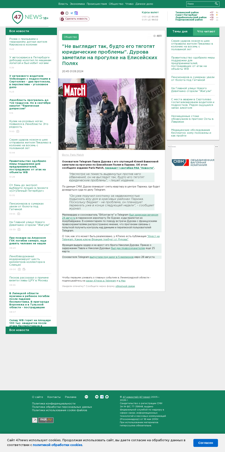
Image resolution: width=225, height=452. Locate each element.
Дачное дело (144, 4)
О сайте (37, 397)
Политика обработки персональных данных (62, 407)
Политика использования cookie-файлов (59, 410)
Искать (216, 3)
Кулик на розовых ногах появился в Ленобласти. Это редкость (28, 126)
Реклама (70, 397)
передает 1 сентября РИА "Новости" (129, 168)
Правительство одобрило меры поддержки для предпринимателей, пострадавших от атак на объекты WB (193, 63)
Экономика (77, 4)
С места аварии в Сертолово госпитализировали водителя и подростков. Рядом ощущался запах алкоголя (192, 103)
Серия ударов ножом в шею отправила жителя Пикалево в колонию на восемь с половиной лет (30, 146)
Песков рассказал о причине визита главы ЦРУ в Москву (29, 281)
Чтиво (129, 4)
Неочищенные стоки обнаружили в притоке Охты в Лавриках (192, 119)
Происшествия (97, 4)
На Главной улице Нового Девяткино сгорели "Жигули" (29, 226)
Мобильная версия (62, 13)
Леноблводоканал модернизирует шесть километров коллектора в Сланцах (27, 262)
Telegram (102, 396)
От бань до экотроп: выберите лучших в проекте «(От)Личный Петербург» (28, 190)
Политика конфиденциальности (53, 404)
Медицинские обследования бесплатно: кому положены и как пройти (191, 133)
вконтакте (67, 13)
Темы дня (179, 31)
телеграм (71, 13)
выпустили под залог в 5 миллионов (112, 257)
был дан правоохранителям (128, 248)
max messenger (76, 13)
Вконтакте (96, 396)
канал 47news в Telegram (101, 281)
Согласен (205, 443)
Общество (116, 4)
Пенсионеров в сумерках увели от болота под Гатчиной (26, 209)
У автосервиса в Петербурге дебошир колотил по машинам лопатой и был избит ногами (30, 62)
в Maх (122, 281)
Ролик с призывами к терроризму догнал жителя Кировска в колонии (28, 44)
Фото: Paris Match (73, 155)
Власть (63, 4)
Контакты (54, 397)
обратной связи (125, 286)
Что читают (206, 31)
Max (107, 396)
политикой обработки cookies (57, 445)
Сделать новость (76, 19)
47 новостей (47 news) (136, 397)
